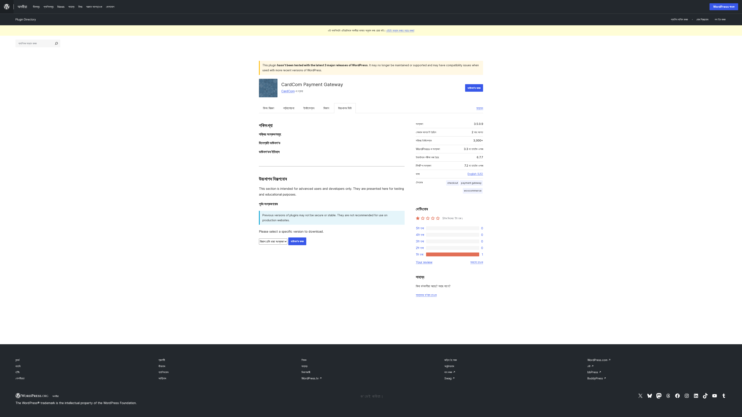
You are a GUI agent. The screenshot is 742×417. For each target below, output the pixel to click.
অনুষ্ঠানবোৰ (449, 366)
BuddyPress (596, 378)
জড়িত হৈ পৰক (450, 360)
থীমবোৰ (161, 366)
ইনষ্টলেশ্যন (308, 108)
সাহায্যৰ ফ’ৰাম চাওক (426, 295)
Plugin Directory (25, 19)
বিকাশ (326, 108)
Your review (424, 262)
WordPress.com (599, 360)
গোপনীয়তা (20, 378)
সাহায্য (479, 108)
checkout (452, 182)
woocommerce (473, 190)
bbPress (594, 372)
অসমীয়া (55, 396)
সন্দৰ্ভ (17, 360)
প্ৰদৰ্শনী (161, 360)
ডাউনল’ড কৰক (474, 88)
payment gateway (471, 182)
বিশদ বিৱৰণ (268, 108)
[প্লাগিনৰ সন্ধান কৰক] (56, 43)
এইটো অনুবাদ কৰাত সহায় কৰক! (400, 30)
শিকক (303, 360)
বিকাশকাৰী (305, 372)
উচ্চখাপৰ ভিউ (345, 108)
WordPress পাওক (723, 6)
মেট (590, 366)
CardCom (288, 91)
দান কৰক (449, 372)
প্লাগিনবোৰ (163, 372)
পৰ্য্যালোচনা (288, 108)
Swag (449, 378)
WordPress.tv (311, 378)
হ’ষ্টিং (17, 372)
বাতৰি (17, 366)
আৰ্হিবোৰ (162, 378)
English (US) (475, 173)
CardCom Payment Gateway (312, 84)
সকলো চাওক (476, 262)
